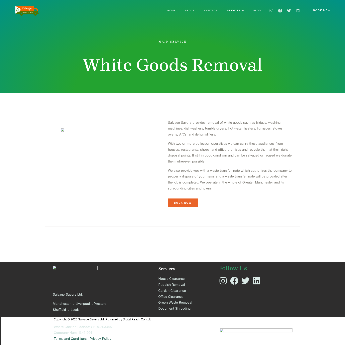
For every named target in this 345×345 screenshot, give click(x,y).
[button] (242, 10)
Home (171, 10)
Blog (257, 10)
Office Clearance (170, 297)
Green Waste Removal (175, 302)
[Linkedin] (298, 11)
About (189, 10)
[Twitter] (289, 11)
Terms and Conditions (70, 339)
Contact (210, 10)
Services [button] (233, 10)
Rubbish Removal (171, 285)
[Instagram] (271, 11)
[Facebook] (280, 11)
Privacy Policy (100, 339)
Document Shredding (174, 308)
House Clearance (171, 279)
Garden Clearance (172, 291)
